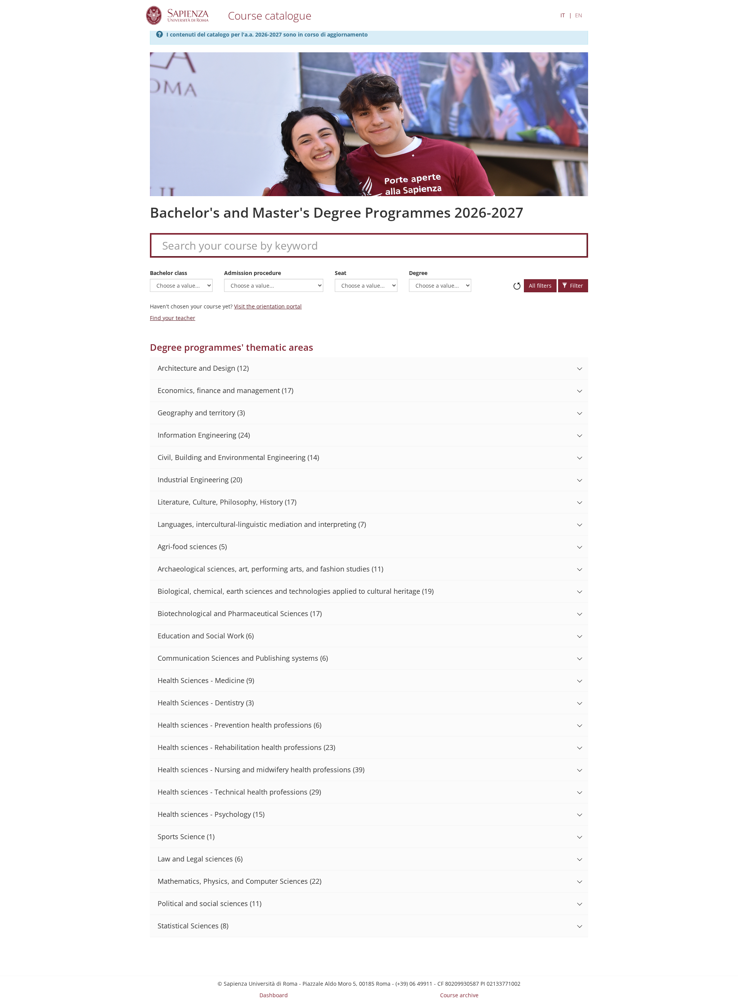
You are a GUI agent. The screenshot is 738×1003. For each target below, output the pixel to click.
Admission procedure (252, 273)
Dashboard (273, 995)
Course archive (459, 995)
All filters (540, 285)
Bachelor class (168, 273)
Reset (517, 282)
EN (578, 15)
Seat (340, 273)
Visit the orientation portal (268, 306)
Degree (418, 273)
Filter (575, 285)
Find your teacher (172, 318)
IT (562, 15)
